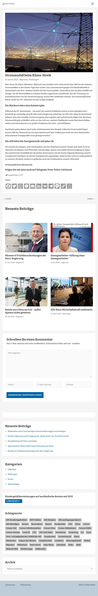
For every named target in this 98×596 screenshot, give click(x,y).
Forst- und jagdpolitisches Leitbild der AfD (23, 536)
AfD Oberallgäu (12, 524)
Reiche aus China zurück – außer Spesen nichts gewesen (23, 311)
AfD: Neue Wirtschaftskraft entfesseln (72, 309)
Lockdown (59, 541)
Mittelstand (22, 545)
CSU (34, 532)
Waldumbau (40, 549)
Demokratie (61, 532)
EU (82, 532)
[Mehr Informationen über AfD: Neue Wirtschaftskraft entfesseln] (72, 291)
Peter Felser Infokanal (59, 169)
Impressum (10, 585)
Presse (10, 479)
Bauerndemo (36, 524)
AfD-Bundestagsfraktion (16, 520)
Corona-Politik (85, 528)
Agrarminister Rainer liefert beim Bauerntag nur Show (30, 446)
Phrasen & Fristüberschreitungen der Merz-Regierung (30, 451)
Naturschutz (35, 545)
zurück (7, 199)
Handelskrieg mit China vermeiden (22, 441)
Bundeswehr (60, 524)
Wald (78, 545)
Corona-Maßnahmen (67, 528)
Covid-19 (26, 532)
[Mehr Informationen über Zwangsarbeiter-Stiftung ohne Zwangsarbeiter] (72, 237)
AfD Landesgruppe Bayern (70, 520)
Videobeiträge (13, 484)
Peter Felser (49, 545)
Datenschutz (25, 585)
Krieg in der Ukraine (27, 541)
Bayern (48, 524)
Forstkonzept (49, 536)
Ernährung (73, 532)
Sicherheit (61, 545)
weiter (91, 199)
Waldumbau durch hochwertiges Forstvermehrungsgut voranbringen (37, 431)
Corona (86, 524)
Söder (70, 545)
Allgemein (23, 79)
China (77, 524)
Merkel (87, 541)
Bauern (25, 524)
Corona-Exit (11, 528)
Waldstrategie (26, 549)
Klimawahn (11, 541)
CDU (70, 524)
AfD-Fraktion (35, 520)
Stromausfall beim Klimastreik (18, 165)
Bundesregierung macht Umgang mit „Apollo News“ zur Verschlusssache (38, 436)
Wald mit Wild (12, 549)
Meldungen (34, 79)
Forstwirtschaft (64, 536)
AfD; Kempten (50, 520)
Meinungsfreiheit (73, 541)
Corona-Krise (49, 528)
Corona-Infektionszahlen (30, 528)
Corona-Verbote (13, 532)
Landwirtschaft (45, 541)
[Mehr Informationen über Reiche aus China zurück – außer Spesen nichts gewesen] (26, 291)
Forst (89, 532)
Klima (76, 536)
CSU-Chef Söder (46, 532)
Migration (10, 545)
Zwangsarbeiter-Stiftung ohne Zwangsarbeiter (68, 257)
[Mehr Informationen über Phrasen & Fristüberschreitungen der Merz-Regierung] (26, 237)
